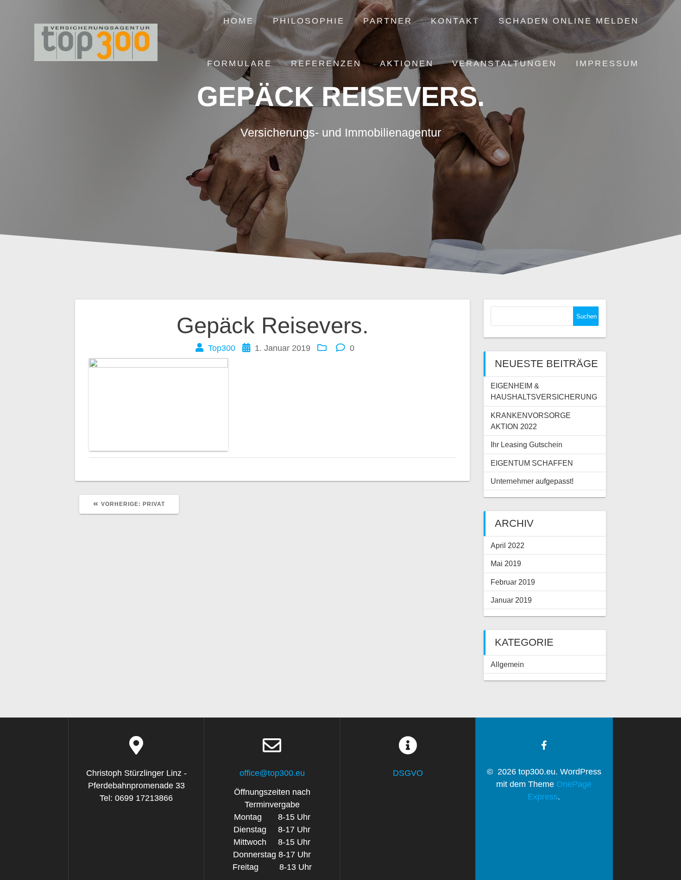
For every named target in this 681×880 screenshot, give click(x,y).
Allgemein (507, 664)
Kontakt (455, 20)
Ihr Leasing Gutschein (526, 444)
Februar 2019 (513, 582)
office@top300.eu (272, 773)
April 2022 (507, 545)
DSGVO (408, 773)
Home (238, 20)
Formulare (239, 63)
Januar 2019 (511, 600)
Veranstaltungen (504, 63)
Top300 (221, 348)
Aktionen (407, 63)
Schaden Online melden (568, 20)
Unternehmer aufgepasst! (532, 481)
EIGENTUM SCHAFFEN (532, 463)
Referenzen (326, 63)
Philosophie (309, 20)
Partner (387, 20)
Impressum (607, 63)
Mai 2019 (506, 563)
